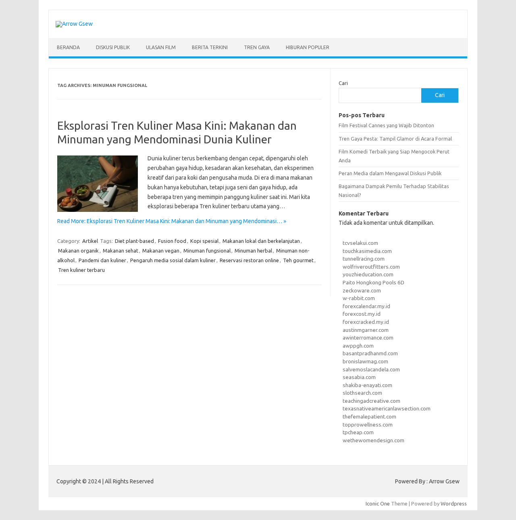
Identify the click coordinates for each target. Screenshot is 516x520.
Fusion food (172, 241)
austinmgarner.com (366, 330)
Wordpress (454, 503)
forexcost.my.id (362, 314)
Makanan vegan (160, 250)
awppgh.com (358, 345)
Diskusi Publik (113, 47)
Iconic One (378, 503)
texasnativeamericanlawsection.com (387, 408)
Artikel (90, 241)
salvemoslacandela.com (371, 369)
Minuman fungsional (207, 250)
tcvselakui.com (360, 243)
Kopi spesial (204, 241)
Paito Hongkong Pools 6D (373, 282)
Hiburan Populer (307, 47)
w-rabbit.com (359, 298)
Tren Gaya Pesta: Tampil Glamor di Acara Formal (395, 138)
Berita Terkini (210, 47)
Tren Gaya (257, 47)
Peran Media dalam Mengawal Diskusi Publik (390, 173)
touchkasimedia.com (367, 251)
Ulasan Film (161, 47)
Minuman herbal (253, 250)
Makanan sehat (120, 250)
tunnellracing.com (364, 258)
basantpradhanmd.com (370, 353)
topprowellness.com (368, 424)
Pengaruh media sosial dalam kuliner (173, 260)
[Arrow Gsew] (74, 24)
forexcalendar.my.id (366, 306)
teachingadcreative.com (371, 401)
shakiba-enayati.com (367, 385)
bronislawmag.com (365, 361)
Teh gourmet (298, 260)
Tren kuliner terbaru (81, 270)
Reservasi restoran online (249, 260)
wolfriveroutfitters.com (371, 266)
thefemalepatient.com (369, 416)
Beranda (68, 47)
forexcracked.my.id (366, 322)
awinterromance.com (368, 337)
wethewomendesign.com (373, 440)
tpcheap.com (358, 432)
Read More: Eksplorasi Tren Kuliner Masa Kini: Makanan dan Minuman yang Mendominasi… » (171, 221)
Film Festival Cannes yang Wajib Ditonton (386, 125)
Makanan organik (78, 250)
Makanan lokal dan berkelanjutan (261, 241)
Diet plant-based (134, 241)
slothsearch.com (362, 392)
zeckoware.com (362, 290)
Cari (343, 83)
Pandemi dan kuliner (102, 260)
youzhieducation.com (368, 274)
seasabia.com (359, 377)
